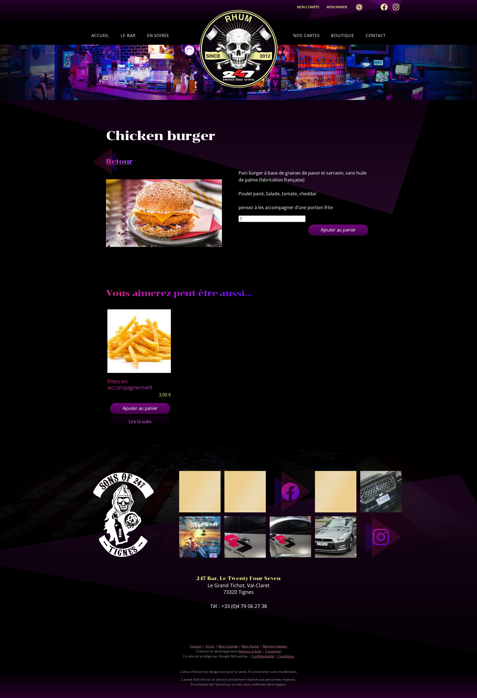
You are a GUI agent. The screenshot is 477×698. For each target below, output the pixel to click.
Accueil (100, 35)
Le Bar (128, 35)
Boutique (342, 35)
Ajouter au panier (338, 230)
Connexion (273, 651)
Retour (119, 161)
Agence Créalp (250, 651)
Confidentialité (263, 656)
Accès (357, 7)
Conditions (286, 656)
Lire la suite (140, 421)
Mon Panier (338, 7)
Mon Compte (308, 7)
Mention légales (275, 646)
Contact (376, 35)
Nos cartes (306, 35)
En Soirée (158, 35)
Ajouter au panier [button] (140, 408)
